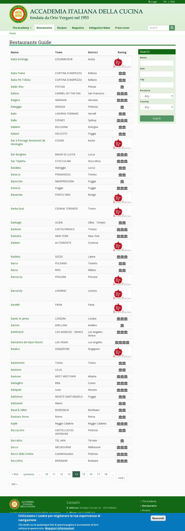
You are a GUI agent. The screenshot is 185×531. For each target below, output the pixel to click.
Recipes (62, 27)
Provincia (145, 90)
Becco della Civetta (22, 454)
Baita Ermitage (19, 59)
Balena (15, 93)
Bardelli (15, 304)
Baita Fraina (18, 73)
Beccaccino (17, 430)
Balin (14, 113)
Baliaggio (16, 106)
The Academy (21, 27)
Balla (14, 120)
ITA (165, 1)
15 (83, 474)
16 (91, 474)
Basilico (15, 349)
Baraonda (16, 194)
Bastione (16, 369)
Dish (142, 68)
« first (15, 474)
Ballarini (15, 127)
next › (121, 478)
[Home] (77, 14)
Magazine (78, 27)
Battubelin (17, 403)
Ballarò (15, 133)
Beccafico (16, 440)
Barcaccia (16, 277)
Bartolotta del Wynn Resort (27, 342)
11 (54, 474)
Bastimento (18, 362)
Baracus (15, 188)
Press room (122, 27)
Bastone (16, 376)
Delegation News (99, 27)
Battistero (17, 396)
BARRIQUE (17, 332)
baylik (14, 423)
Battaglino (17, 383)
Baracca (15, 174)
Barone (15, 325)
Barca (14, 263)
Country (144, 101)
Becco (14, 447)
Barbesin (16, 229)
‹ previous (28, 474)
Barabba (16, 167)
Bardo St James (20, 318)
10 (46, 474)
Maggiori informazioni (59, 528)
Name (143, 57)
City (142, 79)
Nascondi (158, 518)
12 (61, 474)
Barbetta (16, 236)
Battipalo (16, 389)
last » (15, 484)
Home (12, 33)
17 (98, 474)
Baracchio (17, 181)
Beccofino (17, 460)
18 (105, 474)
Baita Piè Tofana (21, 79)
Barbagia (16, 222)
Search (157, 118)
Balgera (15, 100)
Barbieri (15, 242)
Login (154, 1)
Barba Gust (17, 208)
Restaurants (44, 27)
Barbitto (15, 256)
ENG (172, 1)
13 (68, 474)
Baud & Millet (19, 410)
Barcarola (16, 290)
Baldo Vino (17, 86)
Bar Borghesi (18, 154)
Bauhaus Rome (20, 416)
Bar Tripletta (18, 161)
